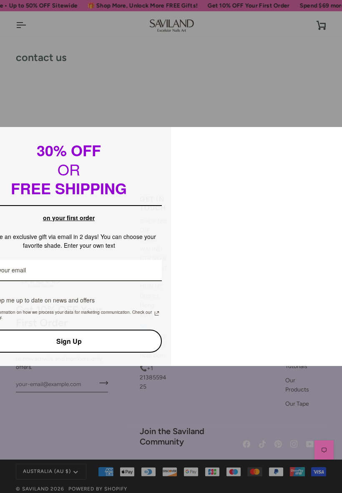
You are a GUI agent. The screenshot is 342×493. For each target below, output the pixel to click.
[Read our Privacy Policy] (157, 313)
